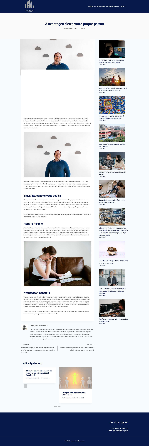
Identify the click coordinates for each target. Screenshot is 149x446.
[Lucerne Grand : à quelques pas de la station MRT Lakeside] (113, 133)
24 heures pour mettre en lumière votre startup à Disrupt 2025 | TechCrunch (39, 373)
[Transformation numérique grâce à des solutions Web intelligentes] (113, 308)
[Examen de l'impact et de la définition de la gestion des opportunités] (113, 189)
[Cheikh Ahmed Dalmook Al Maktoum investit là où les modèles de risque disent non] (113, 77)
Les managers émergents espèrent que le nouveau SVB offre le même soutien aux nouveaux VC (77, 347)
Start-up (90, 6)
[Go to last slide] (25, 386)
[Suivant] (89, 386)
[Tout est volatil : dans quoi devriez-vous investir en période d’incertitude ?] (113, 249)
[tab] (55, 406)
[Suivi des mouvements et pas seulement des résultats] (113, 161)
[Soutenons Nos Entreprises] (29, 6)
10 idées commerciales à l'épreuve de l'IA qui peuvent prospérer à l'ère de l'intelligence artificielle (112, 291)
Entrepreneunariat (99, 6)
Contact (123, 6)
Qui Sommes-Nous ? (112, 6)
